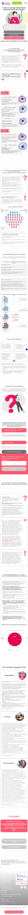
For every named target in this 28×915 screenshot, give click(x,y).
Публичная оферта (5, 880)
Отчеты (2, 884)
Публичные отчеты (5, 886)
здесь (16, 66)
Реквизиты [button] (3, 877)
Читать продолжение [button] (7, 709)
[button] (14, 32)
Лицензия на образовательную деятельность (8, 890)
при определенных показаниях (15, 188)
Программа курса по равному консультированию (7, 888)
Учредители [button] (3, 876)
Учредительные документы (7, 878)
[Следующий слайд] (27, 638)
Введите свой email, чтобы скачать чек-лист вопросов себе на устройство (12, 458)
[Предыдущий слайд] (1, 638)
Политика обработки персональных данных (6, 882)
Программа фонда (5, 883)
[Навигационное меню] (25, 3)
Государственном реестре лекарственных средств (11, 540)
